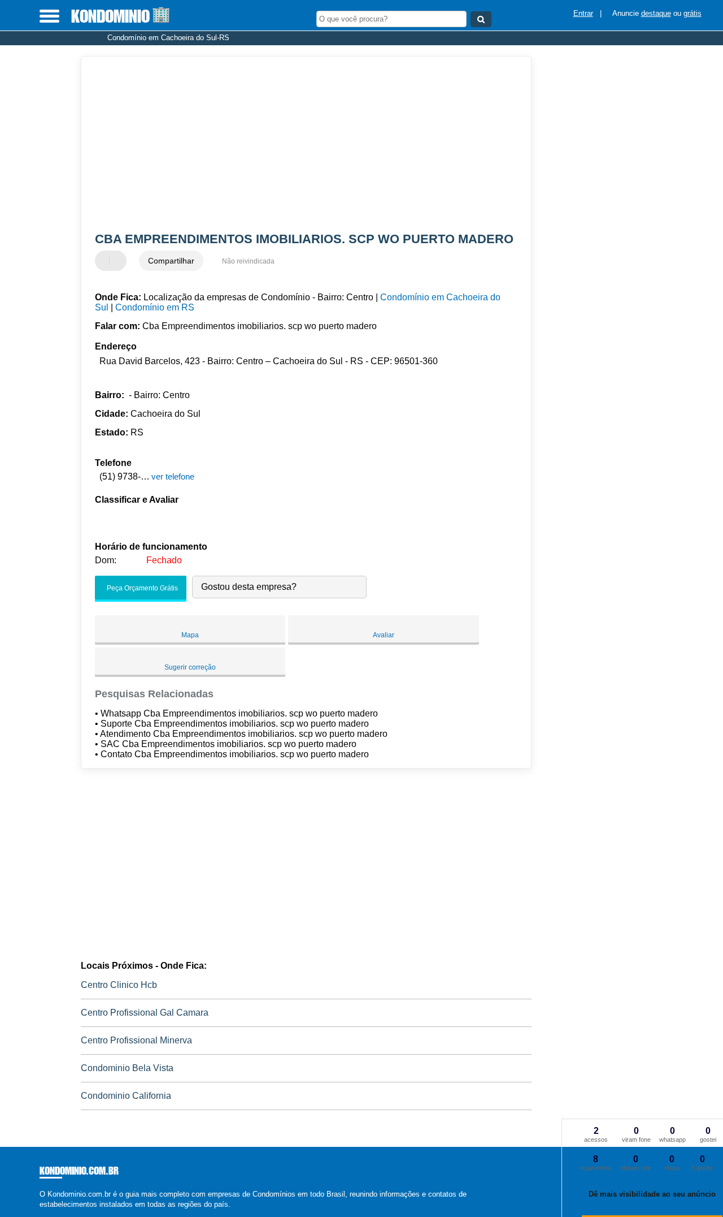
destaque (656, 13)
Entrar (583, 13)
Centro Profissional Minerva (136, 1040)
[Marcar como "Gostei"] (105, 260)
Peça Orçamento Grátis (141, 588)
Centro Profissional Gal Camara (144, 1012)
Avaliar (383, 635)
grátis (692, 13)
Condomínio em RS (154, 307)
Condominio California (126, 1096)
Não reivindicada (248, 261)
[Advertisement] (298, 144)
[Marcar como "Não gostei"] (119, 260)
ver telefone (172, 476)
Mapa (190, 635)
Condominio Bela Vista (127, 1068)
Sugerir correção (190, 667)
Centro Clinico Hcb (119, 985)
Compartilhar (171, 260)
